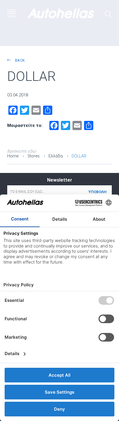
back (19, 60)
